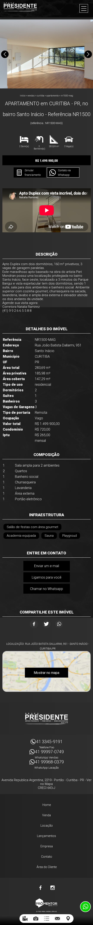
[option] (46, 53)
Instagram (52, 887)
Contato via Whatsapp (64, 172)
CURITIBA (40, 95)
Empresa (46, 846)
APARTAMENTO (52, 95)
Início (22, 95)
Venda (46, 815)
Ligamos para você (46, 577)
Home (46, 805)
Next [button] (88, 54)
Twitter (46, 624)
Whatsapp (59, 624)
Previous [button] (5, 54)
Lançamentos (46, 836)
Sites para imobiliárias (46, 911)
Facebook (34, 624)
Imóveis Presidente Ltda (46, 718)
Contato (46, 856)
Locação (46, 825)
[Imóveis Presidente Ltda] (20, 7)
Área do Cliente (47, 867)
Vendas (31, 95)
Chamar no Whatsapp (46, 589)
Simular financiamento (33, 172)
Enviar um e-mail (46, 566)
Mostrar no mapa (46, 673)
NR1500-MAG (67, 95)
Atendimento (85, 906)
